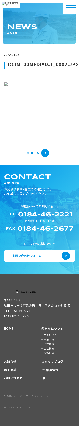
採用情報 (52, 370)
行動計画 (49, 353)
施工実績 (10, 370)
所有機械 (49, 344)
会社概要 (49, 348)
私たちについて (52, 328)
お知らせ (10, 361)
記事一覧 (33, 153)
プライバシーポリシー (38, 396)
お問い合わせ (13, 378)
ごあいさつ (50, 335)
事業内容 (49, 339)
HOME (8, 328)
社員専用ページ (13, 396)
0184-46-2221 (20, 310)
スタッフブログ (52, 361)
